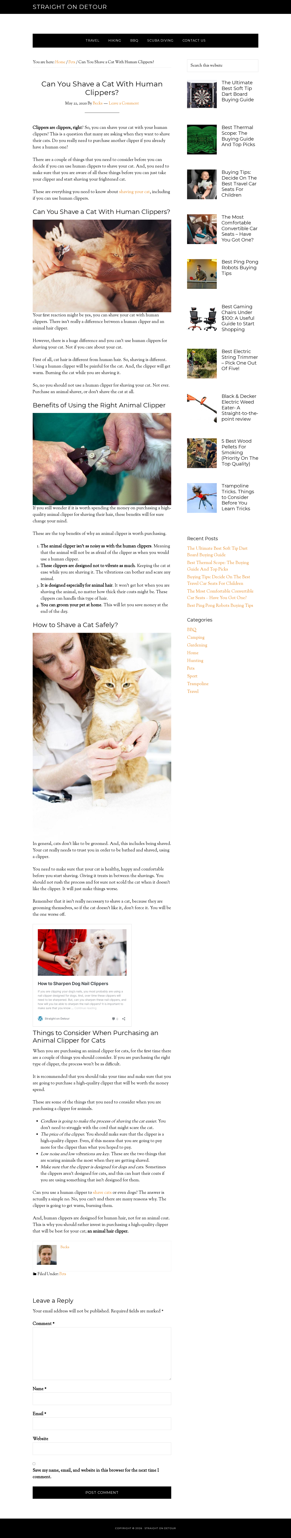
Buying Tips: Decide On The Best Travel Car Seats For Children (239, 183)
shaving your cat (134, 192)
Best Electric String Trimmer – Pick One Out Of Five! (240, 360)
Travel (193, 692)
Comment (44, 1324)
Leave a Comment (124, 103)
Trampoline (198, 684)
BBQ (191, 630)
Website (40, 1439)
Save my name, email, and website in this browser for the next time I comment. (96, 1473)
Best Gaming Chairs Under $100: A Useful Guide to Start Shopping (238, 318)
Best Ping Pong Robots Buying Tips (240, 267)
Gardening (197, 645)
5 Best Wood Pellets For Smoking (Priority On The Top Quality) (240, 452)
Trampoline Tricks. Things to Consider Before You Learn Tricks (238, 497)
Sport (192, 676)
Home (193, 653)
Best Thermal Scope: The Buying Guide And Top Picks (238, 135)
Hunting (195, 661)
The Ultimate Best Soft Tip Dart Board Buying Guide (238, 91)
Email (39, 1414)
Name (40, 1389)
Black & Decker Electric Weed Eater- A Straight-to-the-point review (240, 407)
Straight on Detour (70, 7)
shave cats (102, 1193)
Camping (195, 638)
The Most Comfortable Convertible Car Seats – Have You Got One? (240, 228)
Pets (62, 1274)
